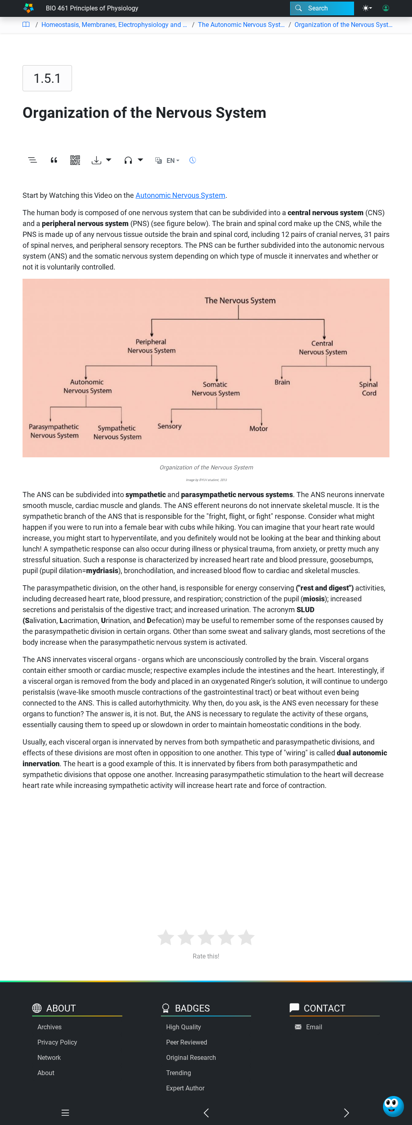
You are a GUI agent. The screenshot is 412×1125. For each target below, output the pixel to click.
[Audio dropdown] (133, 161)
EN (171, 161)
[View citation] (54, 161)
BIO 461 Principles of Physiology (92, 8)
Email (314, 1027)
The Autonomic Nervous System (241, 25)
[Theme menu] (367, 8)
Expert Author (185, 1088)
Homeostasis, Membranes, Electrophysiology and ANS (115, 25)
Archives (49, 1027)
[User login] (385, 8)
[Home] (28, 8)
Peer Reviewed (186, 1042)
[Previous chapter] (206, 1113)
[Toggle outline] (32, 161)
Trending (178, 1073)
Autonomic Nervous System (180, 195)
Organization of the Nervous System (344, 25)
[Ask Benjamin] (393, 1106)
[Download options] (102, 161)
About (45, 1073)
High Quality (183, 1027)
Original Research (191, 1057)
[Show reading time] (192, 160)
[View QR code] (75, 161)
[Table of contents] (25, 25)
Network (49, 1057)
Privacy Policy (57, 1042)
